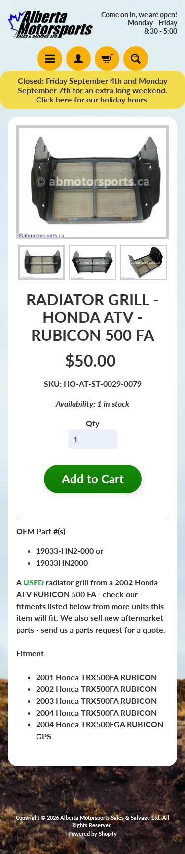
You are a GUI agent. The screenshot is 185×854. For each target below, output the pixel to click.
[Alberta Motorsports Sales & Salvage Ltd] (50, 23)
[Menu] (49, 58)
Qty (92, 423)
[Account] (78, 58)
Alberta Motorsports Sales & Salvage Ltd (109, 817)
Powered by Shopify (92, 833)
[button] (41, 262)
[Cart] (107, 58)
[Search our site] (135, 58)
